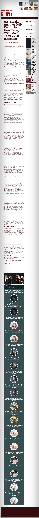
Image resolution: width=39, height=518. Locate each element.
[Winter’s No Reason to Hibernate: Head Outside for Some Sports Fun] (21, 9)
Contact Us (32, 513)
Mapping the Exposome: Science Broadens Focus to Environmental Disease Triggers (14, 291)
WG (2, 513)
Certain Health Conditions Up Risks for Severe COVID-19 (34, 86)
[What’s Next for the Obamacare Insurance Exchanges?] (26, 5)
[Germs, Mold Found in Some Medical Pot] (21, 5)
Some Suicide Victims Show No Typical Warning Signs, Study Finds (14, 372)
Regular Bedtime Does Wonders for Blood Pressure (14, 426)
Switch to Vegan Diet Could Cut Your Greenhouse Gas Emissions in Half (14, 399)
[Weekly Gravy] (7, 13)
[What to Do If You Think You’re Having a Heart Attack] (31, 5)
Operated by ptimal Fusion (34, 516)
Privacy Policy (10, 513)
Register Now (32, 1)
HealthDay (12, 260)
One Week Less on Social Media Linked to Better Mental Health (14, 318)
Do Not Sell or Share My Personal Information (8, 514)
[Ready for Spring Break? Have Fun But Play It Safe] (31, 9)
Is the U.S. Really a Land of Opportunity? (33, 90)
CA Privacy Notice (16, 513)
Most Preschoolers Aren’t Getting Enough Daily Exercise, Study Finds (14, 480)
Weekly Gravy (7, 42)
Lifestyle (8, 263)
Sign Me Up (30, 25)
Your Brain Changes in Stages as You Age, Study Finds (14, 345)
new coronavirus (11, 258)
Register (5, 513)
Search (30, 33)
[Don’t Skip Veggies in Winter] (26, 9)
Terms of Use (22, 513)
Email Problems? (27, 513)
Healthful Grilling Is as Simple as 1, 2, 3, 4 (33, 80)
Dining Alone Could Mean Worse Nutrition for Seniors (14, 453)
